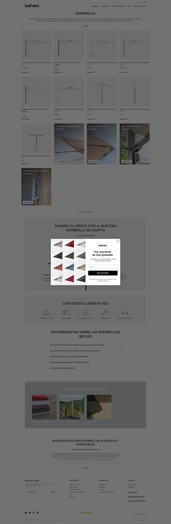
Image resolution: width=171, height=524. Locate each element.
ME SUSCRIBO (103, 273)
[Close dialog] (118, 241)
